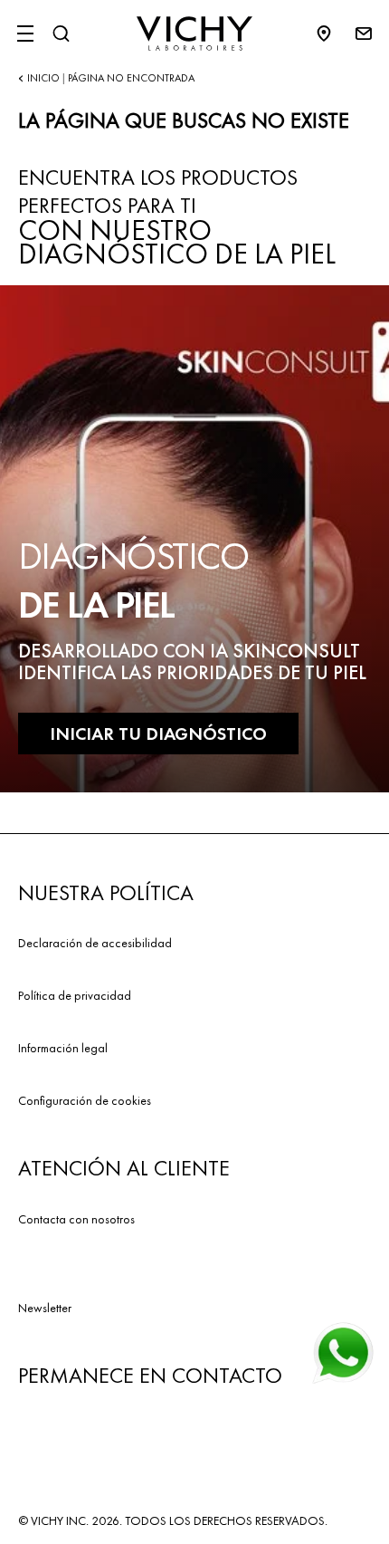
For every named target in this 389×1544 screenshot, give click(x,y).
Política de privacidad (74, 995)
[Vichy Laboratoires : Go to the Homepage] (194, 33)
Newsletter (44, 1307)
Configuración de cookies (84, 1100)
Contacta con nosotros (76, 1219)
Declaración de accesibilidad (95, 943)
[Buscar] (60, 33)
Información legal (63, 1048)
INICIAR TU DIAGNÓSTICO (158, 733)
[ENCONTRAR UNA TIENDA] (333, 33)
